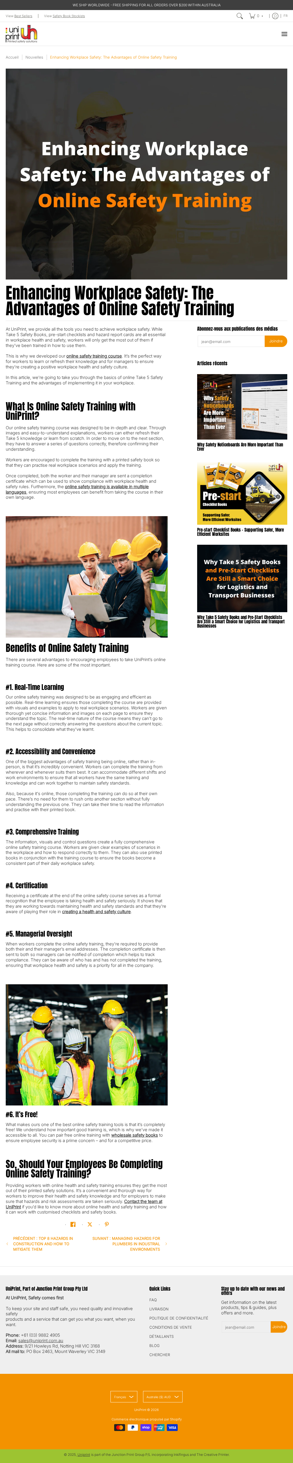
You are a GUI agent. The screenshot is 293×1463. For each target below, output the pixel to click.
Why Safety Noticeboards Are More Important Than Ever (240, 446)
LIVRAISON (159, 1309)
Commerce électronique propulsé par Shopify (147, 1419)
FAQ (153, 1300)
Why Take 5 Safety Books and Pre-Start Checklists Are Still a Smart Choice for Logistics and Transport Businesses (241, 621)
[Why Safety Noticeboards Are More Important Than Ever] (242, 406)
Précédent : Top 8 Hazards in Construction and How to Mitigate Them (43, 1244)
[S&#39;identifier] (275, 16)
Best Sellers (23, 16)
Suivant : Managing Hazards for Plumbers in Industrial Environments (126, 1244)
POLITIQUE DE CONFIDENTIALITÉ (178, 1318)
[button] (73, 1224)
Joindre (276, 341)
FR (286, 16)
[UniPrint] (21, 34)
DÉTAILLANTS (161, 1336)
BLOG (154, 1345)
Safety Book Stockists (69, 16)
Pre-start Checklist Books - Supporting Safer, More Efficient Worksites (240, 531)
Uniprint (84, 1454)
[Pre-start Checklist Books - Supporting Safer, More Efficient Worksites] (242, 492)
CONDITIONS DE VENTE (170, 1327)
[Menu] (284, 34)
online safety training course (94, 356)
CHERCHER (159, 1354)
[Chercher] (240, 16)
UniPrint (140, 1410)
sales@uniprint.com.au (40, 1340)
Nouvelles (34, 57)
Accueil (12, 57)
